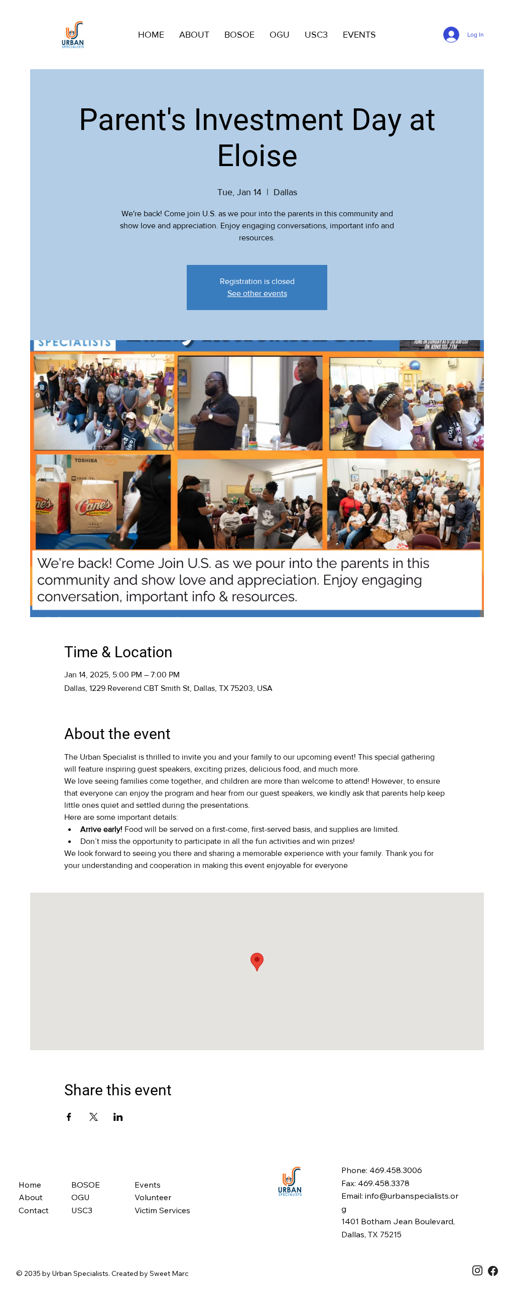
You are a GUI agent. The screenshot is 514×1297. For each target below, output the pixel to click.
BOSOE (85, 1185)
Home (30, 1185)
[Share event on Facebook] (69, 1117)
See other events (257, 293)
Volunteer (153, 1197)
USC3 (81, 1210)
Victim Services (162, 1210)
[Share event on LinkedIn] (118, 1117)
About (31, 1197)
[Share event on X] (93, 1117)
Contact (34, 1210)
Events (148, 1185)
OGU (80, 1197)
